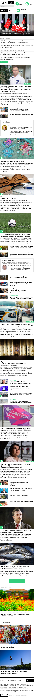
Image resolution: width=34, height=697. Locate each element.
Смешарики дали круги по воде (12, 161)
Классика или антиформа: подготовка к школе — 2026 (18, 276)
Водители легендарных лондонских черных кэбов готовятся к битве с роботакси (21, 284)
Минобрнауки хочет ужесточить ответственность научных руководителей (20, 290)
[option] (17, 600)
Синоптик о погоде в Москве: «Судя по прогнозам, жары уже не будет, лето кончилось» (21, 394)
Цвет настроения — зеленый (19, 495)
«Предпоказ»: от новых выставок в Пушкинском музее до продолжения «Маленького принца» (14, 363)
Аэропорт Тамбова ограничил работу (14, 50)
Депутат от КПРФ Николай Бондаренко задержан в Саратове (20, 382)
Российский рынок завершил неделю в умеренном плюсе (21, 115)
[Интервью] (15, 65)
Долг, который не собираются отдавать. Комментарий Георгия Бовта (15, 531)
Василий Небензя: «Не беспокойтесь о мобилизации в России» (21, 489)
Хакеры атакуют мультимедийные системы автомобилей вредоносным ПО (21, 254)
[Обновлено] (17, 302)
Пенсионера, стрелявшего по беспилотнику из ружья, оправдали (21, 401)
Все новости (4, 62)
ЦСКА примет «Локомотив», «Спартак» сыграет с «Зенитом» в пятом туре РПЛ (15, 235)
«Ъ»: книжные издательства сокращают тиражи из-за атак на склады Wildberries (15, 429)
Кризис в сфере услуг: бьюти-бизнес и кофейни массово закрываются (21, 297)
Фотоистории (5, 622)
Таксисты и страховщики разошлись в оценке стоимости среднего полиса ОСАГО (16, 325)
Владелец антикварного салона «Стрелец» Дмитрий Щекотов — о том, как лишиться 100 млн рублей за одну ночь (16, 465)
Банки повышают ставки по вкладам (21, 501)
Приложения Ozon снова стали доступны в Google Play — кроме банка (20, 388)
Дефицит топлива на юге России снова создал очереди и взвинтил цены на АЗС (17, 33)
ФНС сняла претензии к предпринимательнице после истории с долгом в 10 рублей (19, 109)
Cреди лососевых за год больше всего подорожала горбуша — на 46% (14, 567)
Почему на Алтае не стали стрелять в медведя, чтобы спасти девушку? (21, 247)
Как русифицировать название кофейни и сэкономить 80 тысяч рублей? (20, 484)
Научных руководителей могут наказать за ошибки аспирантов (17, 197)
